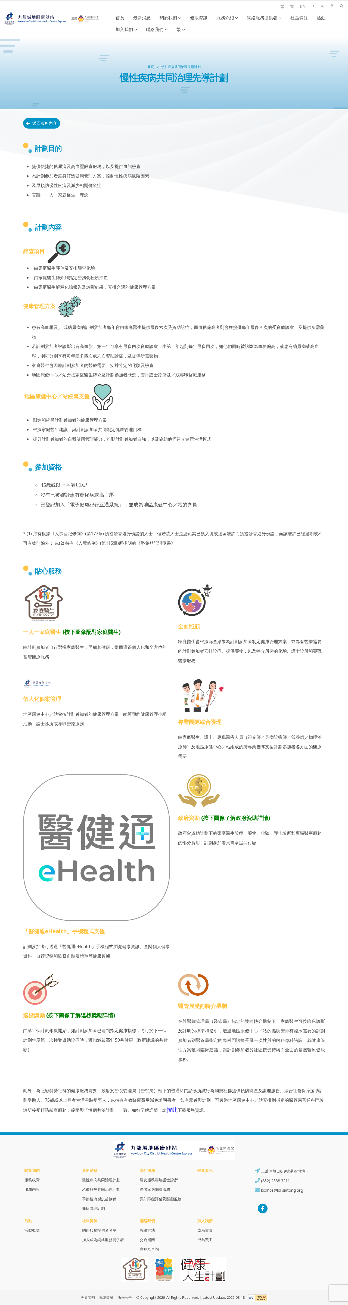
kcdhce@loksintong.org (282, 1190)
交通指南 (147, 1239)
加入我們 (124, 29)
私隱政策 (106, 1297)
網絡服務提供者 (262, 18)
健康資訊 (198, 18)
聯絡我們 (154, 29)
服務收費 (32, 1179)
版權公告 (125, 1297)
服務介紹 (225, 18)
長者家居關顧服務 (155, 1189)
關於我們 (168, 18)
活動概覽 (32, 1230)
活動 (321, 18)
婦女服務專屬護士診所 (159, 1179)
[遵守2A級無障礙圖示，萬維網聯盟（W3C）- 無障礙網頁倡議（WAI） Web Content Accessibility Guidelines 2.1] (257, 1297)
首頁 (120, 18)
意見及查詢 (149, 1249)
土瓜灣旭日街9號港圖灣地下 (284, 1171)
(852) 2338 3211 (275, 1180)
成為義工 (205, 1239)
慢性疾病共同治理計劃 (101, 1179)
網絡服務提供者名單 (99, 1230)
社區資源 (299, 18)
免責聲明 (88, 1297)
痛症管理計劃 (93, 1208)
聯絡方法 (147, 1230)
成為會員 (205, 1230)
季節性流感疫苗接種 (99, 1198)
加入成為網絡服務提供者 (103, 1239)
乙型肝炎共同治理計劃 (101, 1189)
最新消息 (142, 18)
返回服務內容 (44, 123)
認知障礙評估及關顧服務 (161, 1198)
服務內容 (32, 1189)
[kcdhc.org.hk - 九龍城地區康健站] (52, 18)
